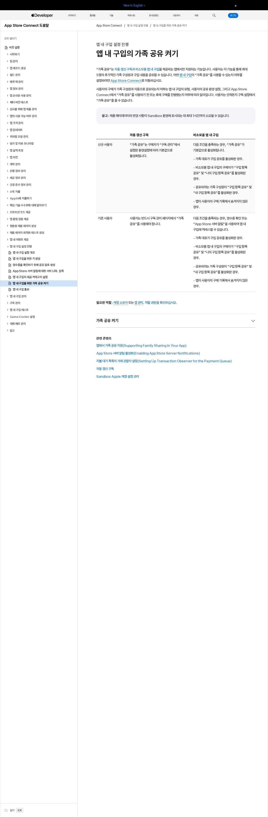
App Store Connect (109, 25)
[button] (214, 15)
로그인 (233, 15)
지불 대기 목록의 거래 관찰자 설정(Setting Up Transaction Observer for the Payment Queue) (164, 361)
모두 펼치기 (10, 38)
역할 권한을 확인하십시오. (161, 303)
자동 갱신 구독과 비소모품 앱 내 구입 (137, 69)
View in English (133, 5)
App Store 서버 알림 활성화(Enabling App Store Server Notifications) (148, 353)
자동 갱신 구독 (105, 369)
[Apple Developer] (43, 15)
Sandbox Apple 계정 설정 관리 (117, 376)
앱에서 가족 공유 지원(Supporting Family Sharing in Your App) (141, 345)
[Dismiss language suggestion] (235, 5)
